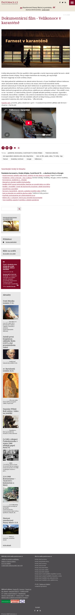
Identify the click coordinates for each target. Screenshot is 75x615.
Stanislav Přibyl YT (14, 591)
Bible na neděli (9, 251)
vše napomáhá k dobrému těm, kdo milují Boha (18, 156)
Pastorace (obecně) (52, 153)
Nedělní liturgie (11, 286)
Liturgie (29, 159)
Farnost (5, 159)
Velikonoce (38, 159)
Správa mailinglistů (11, 242)
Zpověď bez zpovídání (10, 189)
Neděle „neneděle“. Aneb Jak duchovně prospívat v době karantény (26, 186)
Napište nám (5, 103)
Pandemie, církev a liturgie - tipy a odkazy (17, 178)
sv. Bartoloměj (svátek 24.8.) (9, 370)
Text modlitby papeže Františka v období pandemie (20, 200)
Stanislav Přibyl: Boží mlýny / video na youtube (10, 411)
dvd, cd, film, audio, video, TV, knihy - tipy (49, 156)
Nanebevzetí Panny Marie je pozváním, (37, 7)
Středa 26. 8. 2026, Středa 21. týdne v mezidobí (9, 267)
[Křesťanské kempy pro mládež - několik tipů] (11, 226)
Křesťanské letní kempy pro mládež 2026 (10, 218)
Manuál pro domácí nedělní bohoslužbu (16, 182)
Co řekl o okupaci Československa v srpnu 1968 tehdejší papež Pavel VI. (10, 443)
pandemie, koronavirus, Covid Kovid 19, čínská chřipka (25, 153)
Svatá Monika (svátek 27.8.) (8, 302)
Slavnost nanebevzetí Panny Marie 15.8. (10, 520)
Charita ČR (15, 589)
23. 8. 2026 (12, 254)
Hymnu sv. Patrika (45, 584)
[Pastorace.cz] (9, 2)
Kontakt (37, 607)
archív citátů (45, 10)
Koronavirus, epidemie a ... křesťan (14, 180)
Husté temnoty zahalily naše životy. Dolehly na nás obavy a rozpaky (26, 175)
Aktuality (7, 295)
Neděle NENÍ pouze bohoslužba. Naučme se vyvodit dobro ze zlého (26, 184)
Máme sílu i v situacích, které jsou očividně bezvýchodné (22, 198)
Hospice (22, 589)
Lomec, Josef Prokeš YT (10, 593)
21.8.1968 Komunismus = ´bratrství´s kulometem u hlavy (9, 480)
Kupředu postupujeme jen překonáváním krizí (18, 195)
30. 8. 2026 (6, 254)
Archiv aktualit (7, 545)
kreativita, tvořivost (17, 159)
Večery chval (20, 595)
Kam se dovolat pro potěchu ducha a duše (17, 193)
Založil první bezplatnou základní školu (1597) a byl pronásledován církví (9, 342)
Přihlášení (7, 239)
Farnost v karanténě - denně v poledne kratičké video (21, 191)
